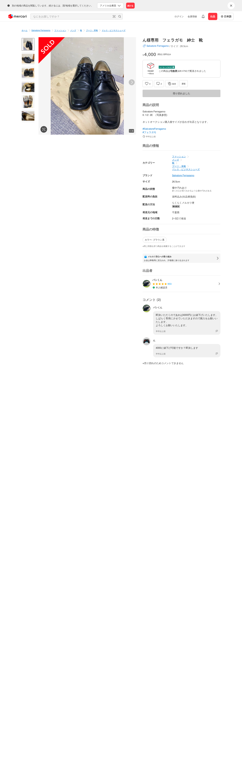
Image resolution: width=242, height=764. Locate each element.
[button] (114, 16)
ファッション (60, 30)
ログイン (179, 16)
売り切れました (181, 93)
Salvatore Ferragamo (40, 30)
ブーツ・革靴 (92, 30)
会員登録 (192, 16)
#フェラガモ (149, 132)
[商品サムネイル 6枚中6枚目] (28, 116)
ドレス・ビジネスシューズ (113, 30)
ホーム (24, 30)
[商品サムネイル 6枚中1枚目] (28, 44)
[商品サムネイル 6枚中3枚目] (28, 73)
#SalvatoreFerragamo (154, 128)
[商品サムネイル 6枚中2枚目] (28, 58)
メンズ (73, 30)
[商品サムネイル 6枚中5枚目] (28, 101)
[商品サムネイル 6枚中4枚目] (28, 87)
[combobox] (76, 16)
